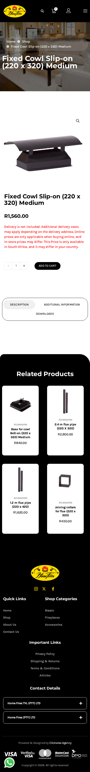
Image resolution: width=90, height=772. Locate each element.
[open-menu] (85, 11)
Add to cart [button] (20, 449)
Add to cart (47, 265)
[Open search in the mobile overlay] (43, 11)
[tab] (45, 703)
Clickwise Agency (60, 743)
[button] (78, 121)
